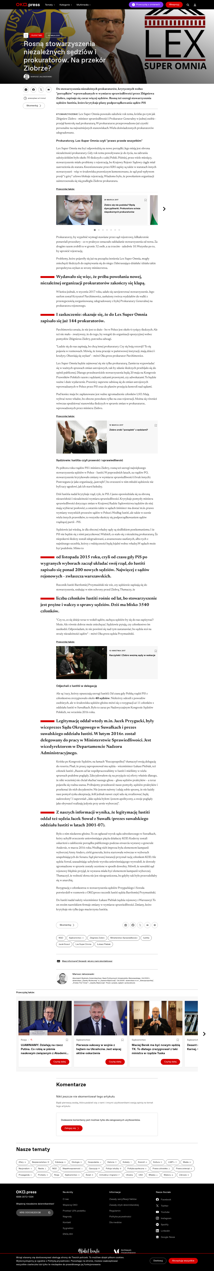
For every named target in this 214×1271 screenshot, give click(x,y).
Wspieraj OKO (70, 1205)
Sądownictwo (83, 1039)
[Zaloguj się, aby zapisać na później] (67, 1040)
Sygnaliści (68, 1228)
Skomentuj (32, 105)
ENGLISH (68, 1234)
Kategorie (65, 4)
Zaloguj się (70, 1128)
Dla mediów (115, 1222)
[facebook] (133, 925)
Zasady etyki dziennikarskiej (124, 1205)
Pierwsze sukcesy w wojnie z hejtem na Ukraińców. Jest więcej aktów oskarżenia (98, 1049)
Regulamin (115, 1210)
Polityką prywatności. (59, 1261)
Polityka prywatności (120, 1216)
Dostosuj (158, 1260)
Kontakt (67, 1222)
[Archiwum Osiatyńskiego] (125, 1251)
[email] (147, 925)
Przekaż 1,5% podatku (74, 1210)
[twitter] (140, 925)
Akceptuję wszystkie (183, 1260)
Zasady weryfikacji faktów (123, 1199)
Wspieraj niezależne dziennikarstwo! (35, 1203)
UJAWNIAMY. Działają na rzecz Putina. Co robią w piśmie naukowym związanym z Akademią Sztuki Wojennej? (44, 1049)
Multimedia (83, 4)
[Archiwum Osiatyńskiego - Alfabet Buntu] (89, 1251)
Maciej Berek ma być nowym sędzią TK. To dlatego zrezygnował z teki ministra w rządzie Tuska (156, 1049)
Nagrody (67, 1216)
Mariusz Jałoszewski (83, 974)
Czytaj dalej (59, 1061)
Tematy (49, 4)
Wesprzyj (174, 4)
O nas (66, 1199)
